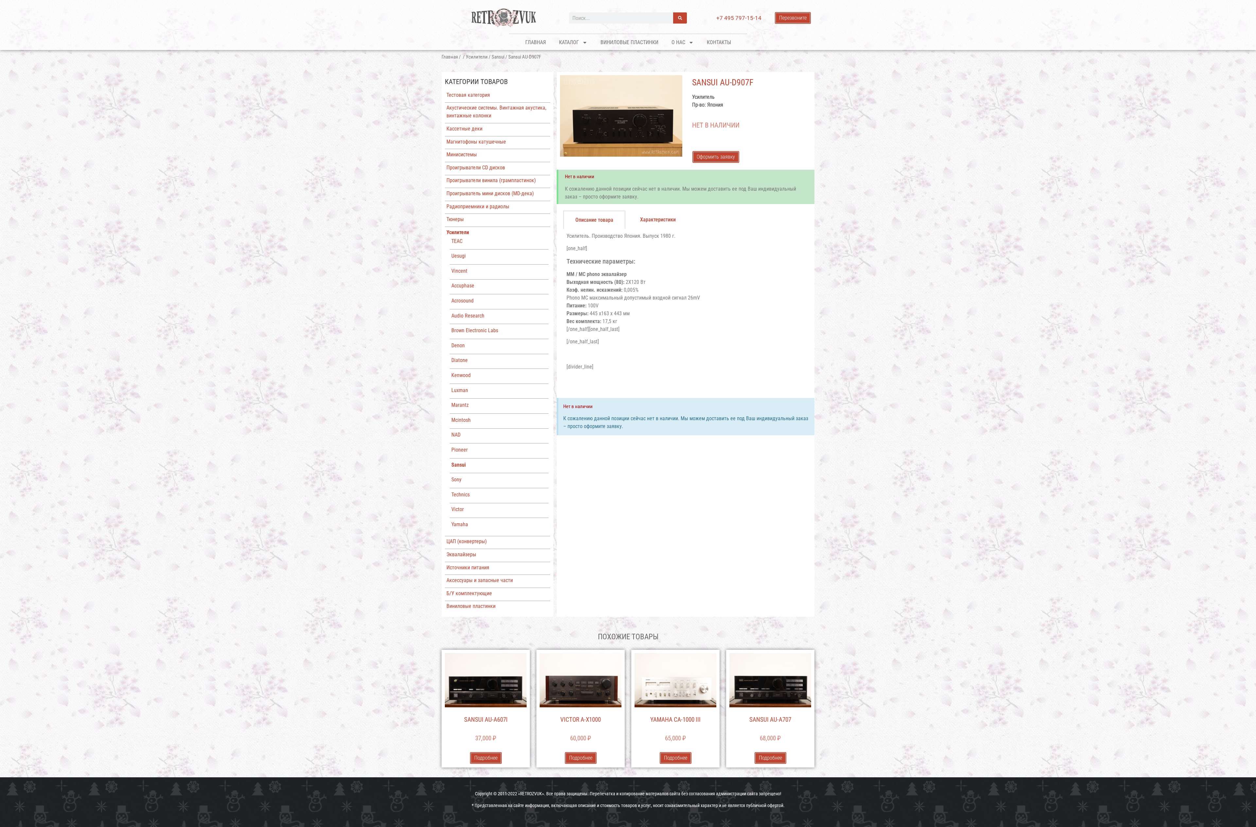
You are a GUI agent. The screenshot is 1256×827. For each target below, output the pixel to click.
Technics (460, 494)
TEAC (456, 241)
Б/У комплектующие (469, 593)
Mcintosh (461, 420)
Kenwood (461, 375)
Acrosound (462, 301)
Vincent (459, 271)
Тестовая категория (468, 95)
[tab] (594, 220)
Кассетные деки (464, 129)
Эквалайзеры (461, 554)
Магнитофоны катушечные (476, 142)
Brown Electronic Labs (474, 330)
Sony (456, 479)
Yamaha (459, 524)
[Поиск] (680, 18)
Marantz (460, 405)
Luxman (459, 390)
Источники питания (467, 567)
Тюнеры (455, 219)
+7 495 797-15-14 (738, 18)
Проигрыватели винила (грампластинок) (491, 180)
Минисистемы (461, 154)
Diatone (459, 360)
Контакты (719, 42)
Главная (535, 42)
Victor (457, 509)
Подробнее (485, 758)
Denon (458, 345)
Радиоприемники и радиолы (477, 206)
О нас (678, 42)
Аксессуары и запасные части (479, 580)
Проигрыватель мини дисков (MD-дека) (490, 193)
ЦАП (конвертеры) (466, 541)
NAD (456, 435)
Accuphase (462, 286)
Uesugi (458, 256)
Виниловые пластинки (629, 42)
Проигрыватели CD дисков (475, 167)
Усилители (477, 57)
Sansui (498, 57)
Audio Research (467, 316)
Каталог (569, 42)
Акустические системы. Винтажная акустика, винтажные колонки (496, 112)
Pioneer (459, 450)
